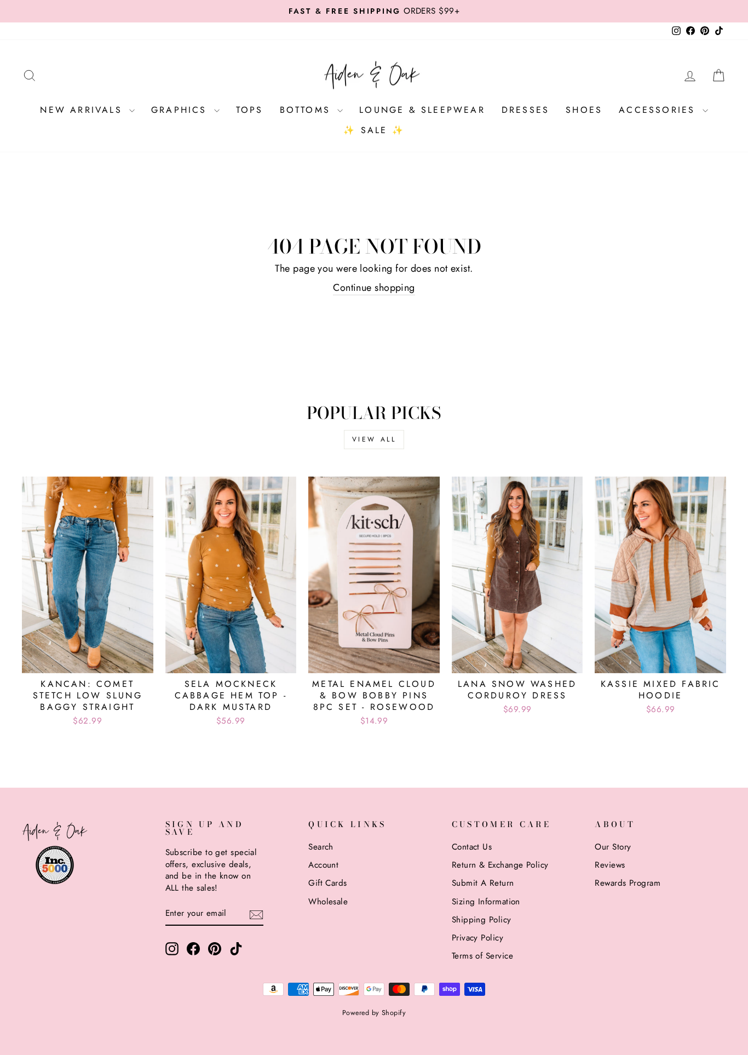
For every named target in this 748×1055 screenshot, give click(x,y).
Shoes (584, 110)
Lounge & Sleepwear (422, 110)
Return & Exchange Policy (500, 865)
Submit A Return (483, 883)
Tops (249, 110)
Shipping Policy (481, 920)
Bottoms (307, 110)
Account (323, 865)
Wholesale (328, 902)
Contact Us (472, 847)
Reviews (610, 865)
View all (374, 439)
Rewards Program (627, 883)
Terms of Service (482, 956)
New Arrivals (83, 110)
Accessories (659, 110)
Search (320, 847)
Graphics (181, 110)
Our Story (613, 847)
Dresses (525, 110)
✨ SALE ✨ (374, 130)
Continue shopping (374, 288)
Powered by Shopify (374, 1013)
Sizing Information (486, 902)
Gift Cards (327, 883)
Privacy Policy (477, 938)
